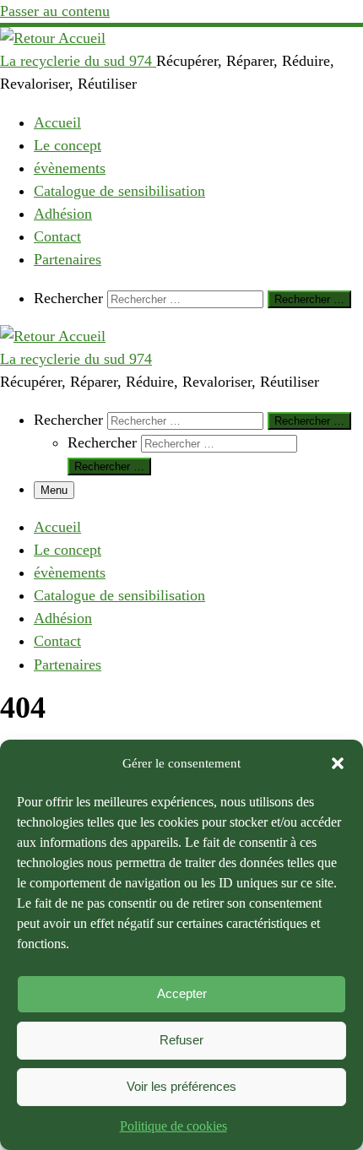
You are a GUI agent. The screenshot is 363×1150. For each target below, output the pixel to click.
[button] (337, 763)
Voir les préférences (181, 1086)
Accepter (182, 993)
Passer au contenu (55, 11)
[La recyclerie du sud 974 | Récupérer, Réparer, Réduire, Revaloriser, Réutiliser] (53, 38)
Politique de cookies (173, 1126)
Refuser (181, 1040)
